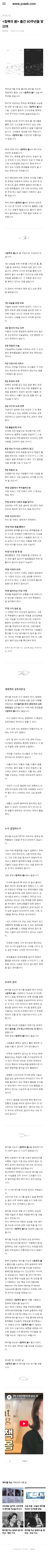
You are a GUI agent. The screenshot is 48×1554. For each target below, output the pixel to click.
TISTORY (25, 1549)
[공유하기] (12, 1461)
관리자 (33, 1549)
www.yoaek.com (24, 4)
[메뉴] (4, 3)
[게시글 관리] (16, 1461)
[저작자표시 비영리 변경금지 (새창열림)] (33, 1461)
